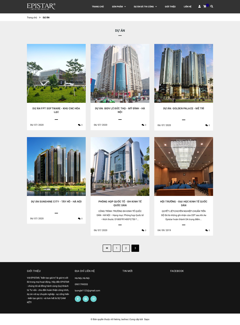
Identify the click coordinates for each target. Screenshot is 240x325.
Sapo (146, 319)
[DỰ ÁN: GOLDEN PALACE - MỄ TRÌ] (183, 73)
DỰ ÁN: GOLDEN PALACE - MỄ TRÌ (183, 108)
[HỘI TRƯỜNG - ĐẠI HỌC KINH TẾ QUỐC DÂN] (183, 166)
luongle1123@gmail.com (87, 290)
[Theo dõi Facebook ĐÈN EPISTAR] (78, 299)
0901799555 (81, 284)
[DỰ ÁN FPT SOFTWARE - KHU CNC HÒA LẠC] (56, 73)
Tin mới (127, 271)
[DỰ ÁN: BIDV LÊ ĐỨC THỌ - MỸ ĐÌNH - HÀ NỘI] (120, 73)
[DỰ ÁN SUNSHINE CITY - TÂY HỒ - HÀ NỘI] (56, 166)
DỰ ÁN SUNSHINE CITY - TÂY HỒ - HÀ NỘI (56, 201)
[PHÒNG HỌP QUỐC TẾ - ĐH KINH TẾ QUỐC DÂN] (120, 166)
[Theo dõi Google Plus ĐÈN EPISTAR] (86, 299)
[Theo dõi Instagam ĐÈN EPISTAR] (93, 299)
